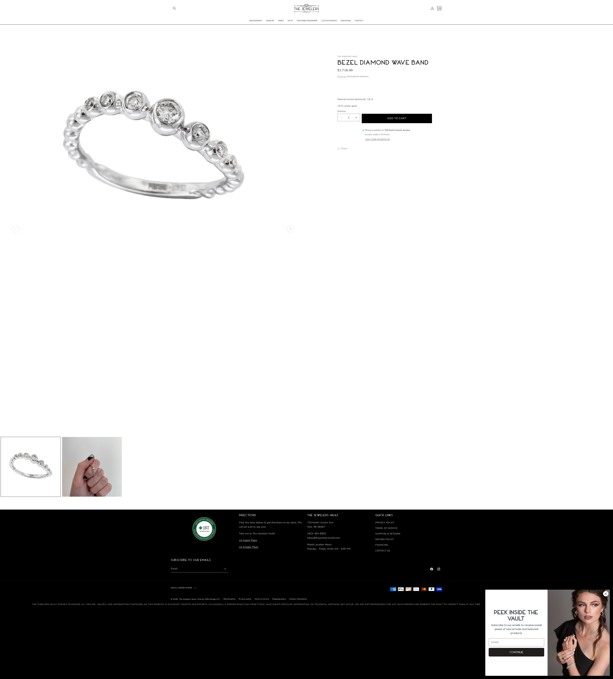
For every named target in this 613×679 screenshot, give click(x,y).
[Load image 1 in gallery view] (31, 467)
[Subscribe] (224, 569)
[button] (174, 8)
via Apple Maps (248, 540)
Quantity (341, 111)
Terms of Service (386, 528)
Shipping (341, 76)
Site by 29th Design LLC (209, 599)
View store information (377, 139)
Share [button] (344, 148)
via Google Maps (248, 546)
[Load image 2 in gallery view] (92, 467)
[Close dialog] (606, 594)
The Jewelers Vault (187, 599)
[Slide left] (15, 228)
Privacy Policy (384, 522)
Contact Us (382, 550)
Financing (381, 544)
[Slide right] (290, 228)
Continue (516, 652)
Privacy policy (245, 599)
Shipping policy (279, 599)
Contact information (298, 599)
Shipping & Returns (388, 533)
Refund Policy (384, 539)
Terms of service (261, 599)
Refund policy (229, 599)
